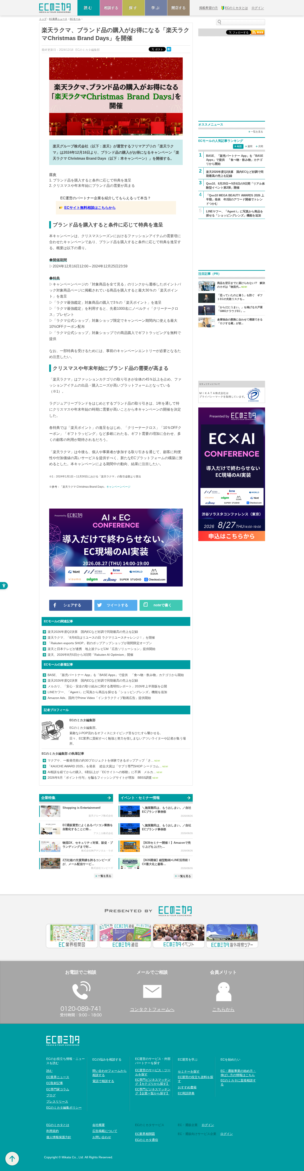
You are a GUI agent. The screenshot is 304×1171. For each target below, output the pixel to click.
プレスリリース (57, 1101)
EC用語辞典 (186, 1093)
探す (133, 8)
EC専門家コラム (57, 1089)
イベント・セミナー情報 (140, 798)
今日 (239, 146)
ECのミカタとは (57, 1125)
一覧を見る (104, 876)
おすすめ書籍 (187, 1087)
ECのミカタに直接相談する (238, 1082)
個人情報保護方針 (58, 1137)
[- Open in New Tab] (231, 392)
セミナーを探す (189, 1071)
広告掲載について (104, 1131)
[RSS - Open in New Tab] (257, 32)
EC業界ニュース (58, 19)
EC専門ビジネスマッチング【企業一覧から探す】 (152, 1091)
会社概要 (98, 1125)
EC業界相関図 (145, 1134)
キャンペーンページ (118, 486)
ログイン (208, 1125)
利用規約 (52, 1131)
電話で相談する (103, 1081)
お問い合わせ (101, 1137)
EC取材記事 (54, 1083)
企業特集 (48, 798)
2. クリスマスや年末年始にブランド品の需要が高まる (92, 185)
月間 (260, 146)
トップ (43, 19)
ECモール (75, 19)
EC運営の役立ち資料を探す (195, 1079)
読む (88, 8)
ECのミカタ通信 (146, 1140)
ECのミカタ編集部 (82, 720)
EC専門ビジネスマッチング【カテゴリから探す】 (152, 1081)
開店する (178, 8)
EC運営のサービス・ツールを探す (152, 1072)
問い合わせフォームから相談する (109, 1073)
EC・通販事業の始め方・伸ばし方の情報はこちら (238, 1073)
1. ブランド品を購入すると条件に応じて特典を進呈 (90, 180)
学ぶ (156, 8)
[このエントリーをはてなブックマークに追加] (169, 49)
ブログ (51, 1095)
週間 (249, 146)
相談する (111, 8)
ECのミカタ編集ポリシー (64, 1107)
